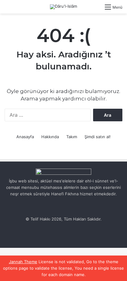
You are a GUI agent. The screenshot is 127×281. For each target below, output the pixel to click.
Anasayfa (25, 136)
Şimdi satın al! (97, 136)
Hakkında (50, 136)
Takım (71, 136)
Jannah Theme (23, 261)
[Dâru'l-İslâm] (63, 6)
